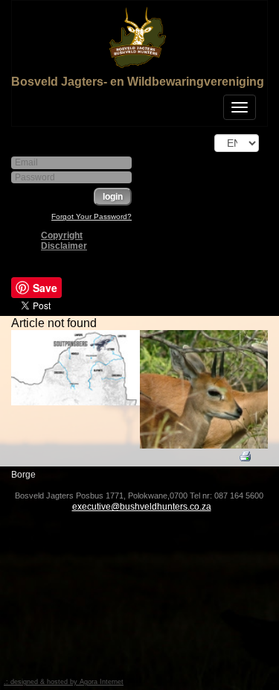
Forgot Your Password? (91, 216)
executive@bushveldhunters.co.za (141, 506)
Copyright (62, 235)
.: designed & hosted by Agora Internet (64, 682)
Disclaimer (64, 246)
